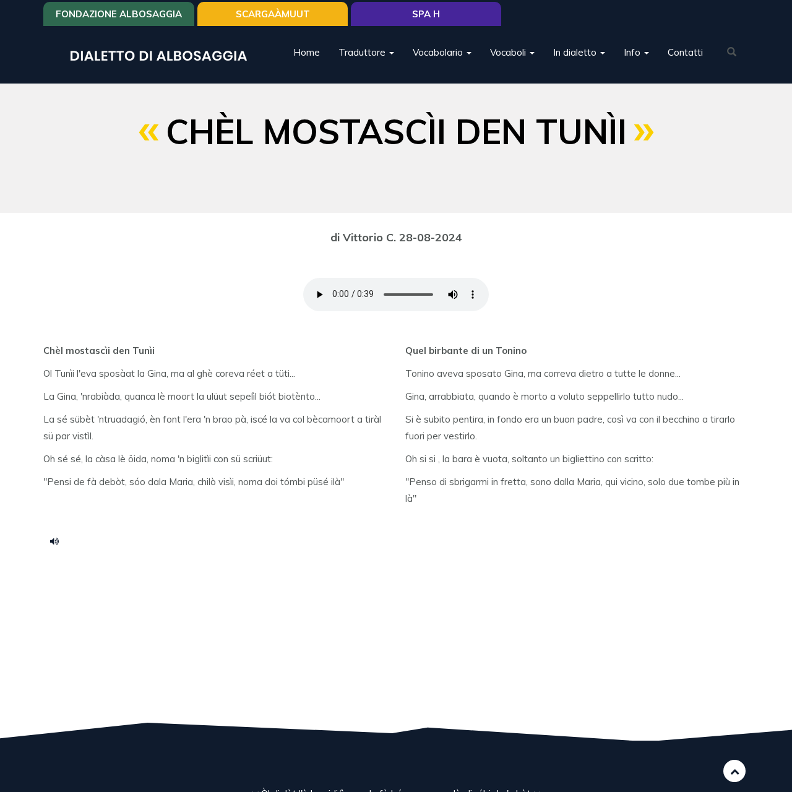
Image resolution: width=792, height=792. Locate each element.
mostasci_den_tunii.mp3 (58, 541)
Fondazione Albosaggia (119, 14)
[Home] (163, 54)
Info (633, 52)
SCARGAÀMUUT (273, 14)
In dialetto (576, 52)
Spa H (426, 14)
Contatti (685, 52)
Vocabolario (439, 52)
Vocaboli (509, 52)
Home (306, 52)
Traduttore (363, 52)
